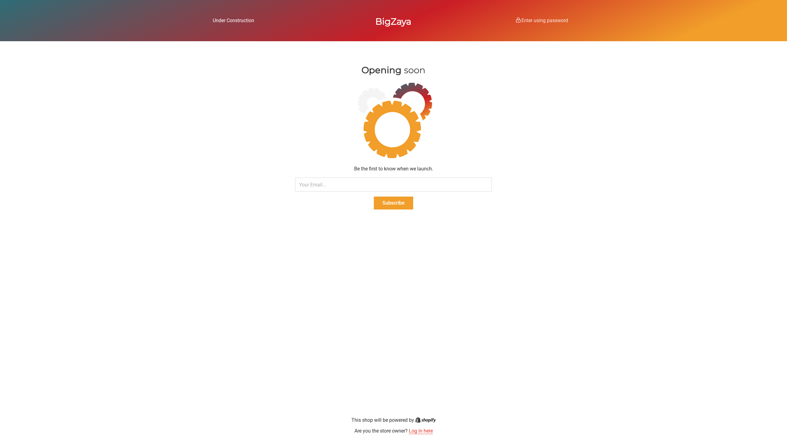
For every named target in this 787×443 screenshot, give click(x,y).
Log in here (421, 431)
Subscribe (393, 203)
